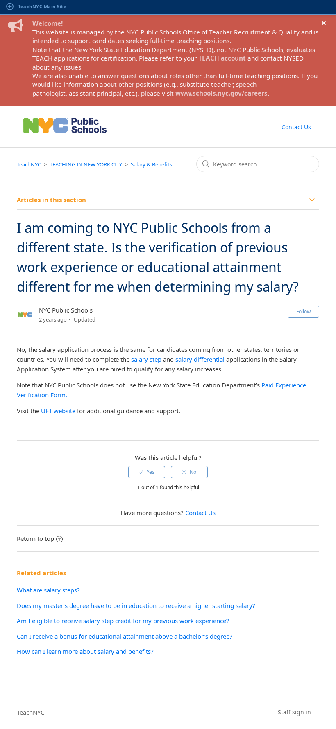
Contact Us (296, 127)
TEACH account (222, 58)
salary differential (200, 359)
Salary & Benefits (151, 164)
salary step (146, 359)
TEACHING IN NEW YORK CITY (86, 164)
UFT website (58, 411)
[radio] (146, 472)
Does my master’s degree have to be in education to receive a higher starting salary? (137, 605)
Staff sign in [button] (294, 712)
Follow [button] (303, 311)
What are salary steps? (48, 590)
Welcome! (47, 23)
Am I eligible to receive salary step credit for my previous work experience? (123, 620)
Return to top (35, 538)
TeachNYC (29, 164)
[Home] (65, 136)
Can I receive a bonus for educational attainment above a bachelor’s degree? (124, 636)
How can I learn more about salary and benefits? (85, 651)
